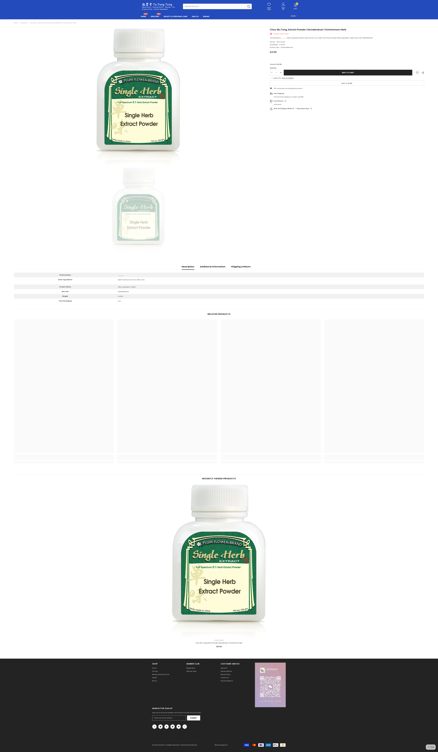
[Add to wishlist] (417, 72)
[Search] (217, 6)
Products (24, 23)
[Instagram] (160, 726)
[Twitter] (184, 726)
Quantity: (273, 68)
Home (16, 23)
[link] (64, 458)
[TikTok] (172, 726)
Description (188, 266)
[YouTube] (178, 726)
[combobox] (214, 6)
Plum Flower (281, 42)
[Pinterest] (166, 726)
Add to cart (349, 72)
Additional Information (212, 266)
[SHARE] (422, 72)
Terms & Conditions (288, 78)
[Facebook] (154, 726)
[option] (138, 96)
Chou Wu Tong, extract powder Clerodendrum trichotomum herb (219, 643)
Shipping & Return (241, 266)
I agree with (277, 78)
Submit (193, 718)
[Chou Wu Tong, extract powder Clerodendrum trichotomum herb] (219, 560)
